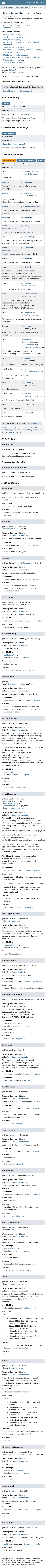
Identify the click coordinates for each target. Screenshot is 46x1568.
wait (4, 432)
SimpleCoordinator (11, 52)
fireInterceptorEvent (30, 171)
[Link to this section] (31, 81)
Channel (5, 182)
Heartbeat (26, 25)
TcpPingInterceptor (30, 57)
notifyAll (25, 430)
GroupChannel (33, 42)
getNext (24, 226)
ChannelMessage (28, 315)
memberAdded (26, 283)
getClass (33, 427)
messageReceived (28, 312)
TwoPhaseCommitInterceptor (15, 62)
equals (13, 427)
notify (16, 430)
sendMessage (26, 339)
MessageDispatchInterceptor (15, 47)
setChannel (25, 358)
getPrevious (26, 248)
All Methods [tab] (8, 160)
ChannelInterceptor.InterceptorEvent (18, 91)
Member (5, 193)
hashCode (6, 430)
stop (22, 413)
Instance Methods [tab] (26, 160)
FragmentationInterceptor (14, 42)
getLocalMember (27, 193)
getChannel (25, 182)
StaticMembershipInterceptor (16, 55)
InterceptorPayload (29, 347)
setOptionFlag (27, 383)
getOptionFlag (27, 237)
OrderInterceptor (33, 50)
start (23, 404)
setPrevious (26, 394)
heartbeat (25, 267)
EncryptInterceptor (11, 40)
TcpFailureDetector (11, 57)
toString (36, 430)
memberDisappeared (29, 294)
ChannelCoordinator (11, 35)
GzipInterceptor (10, 45)
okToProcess (26, 326)
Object (12, 70)
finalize (22, 427)
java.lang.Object (8, 17)
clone (4, 427)
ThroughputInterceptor (13, 60)
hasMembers (25, 259)
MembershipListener (11, 28)
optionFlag (25, 114)
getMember (25, 207)
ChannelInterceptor (11, 25)
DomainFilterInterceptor (14, 37)
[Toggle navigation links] (3, 2)
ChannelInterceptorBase (18, 7)
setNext (24, 369)
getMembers (25, 217)
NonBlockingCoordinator (13, 50)
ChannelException (16, 808)
